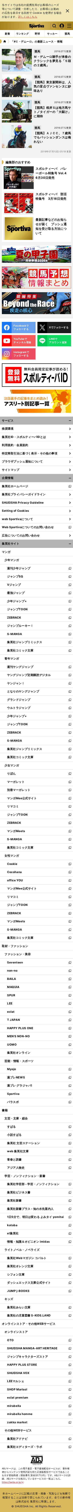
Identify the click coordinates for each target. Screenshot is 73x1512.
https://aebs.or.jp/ (13, 1482)
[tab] (37, 34)
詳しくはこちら (27, 16)
